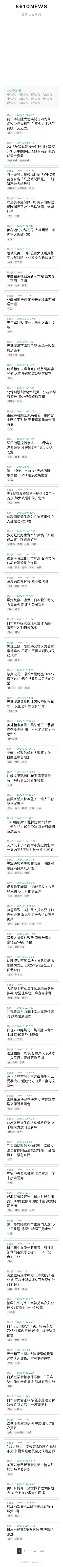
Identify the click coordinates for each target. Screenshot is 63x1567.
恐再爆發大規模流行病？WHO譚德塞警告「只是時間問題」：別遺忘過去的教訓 (31, 179)
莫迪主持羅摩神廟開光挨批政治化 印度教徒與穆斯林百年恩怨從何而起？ (31, 1279)
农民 (17, 586)
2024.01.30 (23, 841)
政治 (10, 761)
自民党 (18, 1409)
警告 (31, 188)
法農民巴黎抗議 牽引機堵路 (27, 581)
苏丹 (10, 946)
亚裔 (19, 544)
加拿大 (18, 974)
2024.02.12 (23, 249)
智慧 (31, 808)
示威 (22, 1062)
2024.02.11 (22, 341)
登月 (17, 1515)
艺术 (31, 567)
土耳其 (18, 1039)
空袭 (17, 1363)
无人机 (18, 872)
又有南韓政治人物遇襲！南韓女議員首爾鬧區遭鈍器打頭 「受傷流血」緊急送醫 (31, 1150)
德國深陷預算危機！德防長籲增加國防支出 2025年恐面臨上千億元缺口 (30, 965)
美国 (17, 216)
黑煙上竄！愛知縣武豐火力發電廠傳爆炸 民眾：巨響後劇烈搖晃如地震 (31, 650)
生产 (19, 1131)
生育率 (11, 1312)
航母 (17, 502)
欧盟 (24, 808)
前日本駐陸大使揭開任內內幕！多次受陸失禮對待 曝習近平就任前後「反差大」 (31, 123)
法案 (39, 808)
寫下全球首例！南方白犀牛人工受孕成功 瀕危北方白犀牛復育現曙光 (31, 1081)
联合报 (10, 115)
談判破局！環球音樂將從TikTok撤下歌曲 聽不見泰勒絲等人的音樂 (31, 678)
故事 (27, 544)
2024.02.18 (23, 115)
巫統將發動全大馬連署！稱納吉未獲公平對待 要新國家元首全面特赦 (31, 419)
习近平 (18, 132)
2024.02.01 (23, 489)
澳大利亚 (12, 1062)
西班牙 (11, 1131)
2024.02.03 (23, 365)
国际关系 (24, 160)
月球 (17, 632)
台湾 (10, 567)
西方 (24, 285)
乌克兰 (18, 895)
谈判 (20, 687)
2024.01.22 (23, 1192)
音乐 (27, 687)
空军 (10, 331)
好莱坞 (11, 544)
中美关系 (12, 160)
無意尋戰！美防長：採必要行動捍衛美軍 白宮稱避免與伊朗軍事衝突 (31, 914)
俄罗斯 (11, 401)
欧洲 (17, 808)
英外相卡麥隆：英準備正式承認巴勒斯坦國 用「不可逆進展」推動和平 (31, 729)
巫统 (10, 429)
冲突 (31, 923)
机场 (17, 456)
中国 (10, 262)
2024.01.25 (23, 1072)
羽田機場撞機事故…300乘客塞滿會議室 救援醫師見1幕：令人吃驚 (30, 447)
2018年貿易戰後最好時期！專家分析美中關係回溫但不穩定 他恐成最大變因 (31, 151)
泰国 (10, 1108)
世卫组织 (22, 188)
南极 (17, 285)
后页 (41, 1551)
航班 (10, 1386)
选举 (22, 355)
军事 (39, 923)
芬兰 (10, 308)
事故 (10, 456)
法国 (10, 586)
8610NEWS (31, 6)
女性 (17, 761)
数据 (24, 1210)
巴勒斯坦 (12, 738)
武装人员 (19, 946)
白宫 (24, 923)
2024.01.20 (23, 1322)
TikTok (11, 687)
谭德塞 (11, 188)
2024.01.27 (22, 957)
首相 (10, 378)
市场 (34, 544)
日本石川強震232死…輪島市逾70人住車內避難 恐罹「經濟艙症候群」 (31, 1330)
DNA (10, 479)
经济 (17, 1339)
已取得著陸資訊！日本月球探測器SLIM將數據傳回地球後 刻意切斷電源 (31, 1201)
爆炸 (17, 609)
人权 (10, 239)
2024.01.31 (22, 596)
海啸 (24, 567)
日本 (10, 132)
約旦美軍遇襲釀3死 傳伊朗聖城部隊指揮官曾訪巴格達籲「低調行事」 (30, 206)
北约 (27, 895)
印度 (10, 1182)
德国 (10, 808)
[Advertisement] (31, 51)
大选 (10, 1233)
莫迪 (17, 1289)
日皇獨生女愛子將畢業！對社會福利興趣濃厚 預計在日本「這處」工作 (30, 1252)
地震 (39, 567)
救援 (24, 456)
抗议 (24, 586)
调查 (24, 761)
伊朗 (10, 216)
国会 (17, 1108)
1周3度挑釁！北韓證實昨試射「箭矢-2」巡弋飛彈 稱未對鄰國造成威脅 (31, 826)
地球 (31, 1210)
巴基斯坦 (12, 355)
